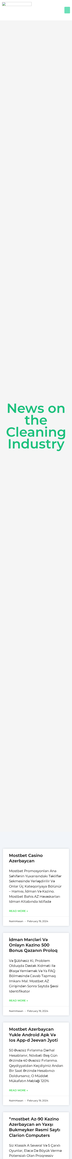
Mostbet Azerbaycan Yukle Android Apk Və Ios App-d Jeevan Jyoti (33, 1035)
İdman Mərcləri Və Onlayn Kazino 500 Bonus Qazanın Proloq (33, 945)
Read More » (18, 910)
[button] (67, 10)
